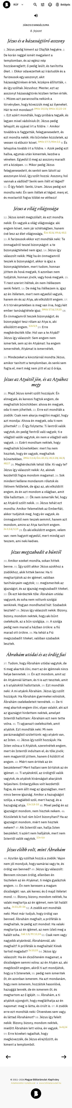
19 (39, 327)
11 (5, 186)
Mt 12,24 (36, 934)
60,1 (63, 232)
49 (32, 869)
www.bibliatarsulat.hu (50, 1083)
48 (5, 858)
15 (66, 277)
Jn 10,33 (33, 950)
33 (5, 594)
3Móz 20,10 (40, 108)
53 (43, 935)
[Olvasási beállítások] (42, 4)
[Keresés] (35, 4)
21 (5, 393)
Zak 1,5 (25, 934)
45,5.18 (53, 458)
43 (16, 762)
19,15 (58, 309)
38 (28, 674)
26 (56, 475)
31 (15, 566)
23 (19, 426)
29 (20, 530)
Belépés (65, 4)
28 (37, 503)
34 (17, 610)
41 (14, 723)
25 (12, 464)
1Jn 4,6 (41, 837)
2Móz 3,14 (29, 458)
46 (62, 811)
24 (16, 442)
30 (5, 561)
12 (5, 217)
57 (53, 1006)
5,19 (15, 529)
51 (14, 897)
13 (5, 239)
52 (27, 908)
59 (5, 1033)
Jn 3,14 (8, 529)
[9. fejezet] (63, 1057)
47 (17, 827)
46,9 (61, 458)
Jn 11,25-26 (18, 906)
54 (40, 951)
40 (53, 702)
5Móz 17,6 (48, 309)
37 (5, 663)
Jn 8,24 (63, 1027)
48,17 (7, 463)
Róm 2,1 (55, 141)
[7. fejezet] (8, 1057)
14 (44, 250)
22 (34, 409)
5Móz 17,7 (44, 141)
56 (38, 995)
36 (30, 632)
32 (37, 583)
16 (22, 288)
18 (63, 310)
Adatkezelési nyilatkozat (23, 1083)
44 (16, 773)
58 (36, 1017)
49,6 (57, 232)
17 (65, 299)
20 (5, 357)
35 (47, 621)
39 (43, 685)
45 (41, 805)
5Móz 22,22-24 (57, 108)
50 (16, 885)
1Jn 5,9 (33, 326)
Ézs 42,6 (49, 232)
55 (33, 973)
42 (18, 740)
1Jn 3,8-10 (33, 804)
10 (26, 165)
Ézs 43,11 (42, 458)
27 (26, 497)
